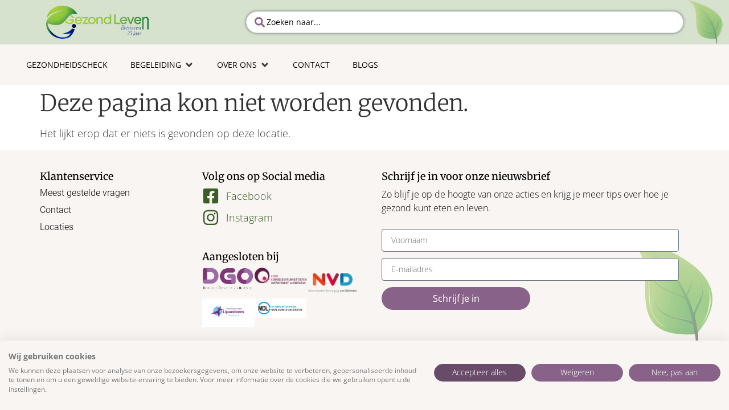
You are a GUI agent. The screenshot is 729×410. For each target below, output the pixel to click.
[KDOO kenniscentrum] (281, 276)
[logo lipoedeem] (228, 312)
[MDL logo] (281, 308)
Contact (55, 209)
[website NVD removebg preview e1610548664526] (332, 283)
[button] (162, 64)
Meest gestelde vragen (85, 192)
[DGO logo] (228, 279)
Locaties (56, 227)
